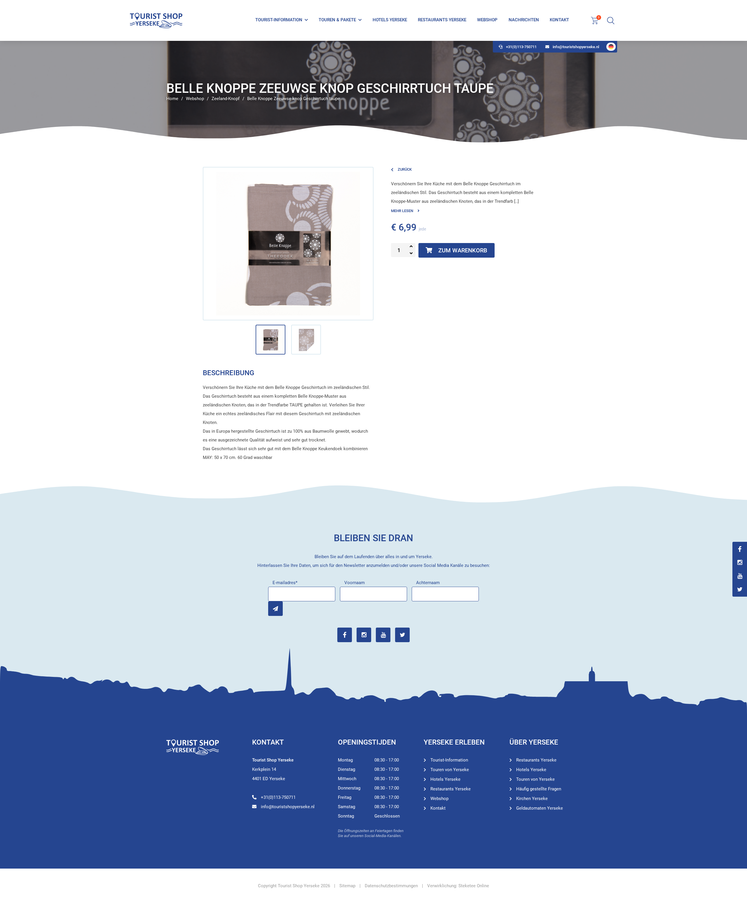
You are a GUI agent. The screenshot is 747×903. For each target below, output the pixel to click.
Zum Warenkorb (462, 250)
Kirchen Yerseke (532, 798)
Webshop (487, 19)
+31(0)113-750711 (521, 47)
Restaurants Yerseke (442, 19)
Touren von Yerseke (449, 769)
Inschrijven (275, 608)
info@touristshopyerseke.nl (576, 47)
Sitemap (347, 885)
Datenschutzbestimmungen (391, 885)
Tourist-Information (278, 19)
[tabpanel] (373, 92)
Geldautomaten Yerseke (539, 808)
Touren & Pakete (337, 19)
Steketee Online (473, 885)
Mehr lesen (402, 211)
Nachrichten (524, 19)
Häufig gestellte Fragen (538, 789)
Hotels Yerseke (390, 19)
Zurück (405, 169)
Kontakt (559, 19)
